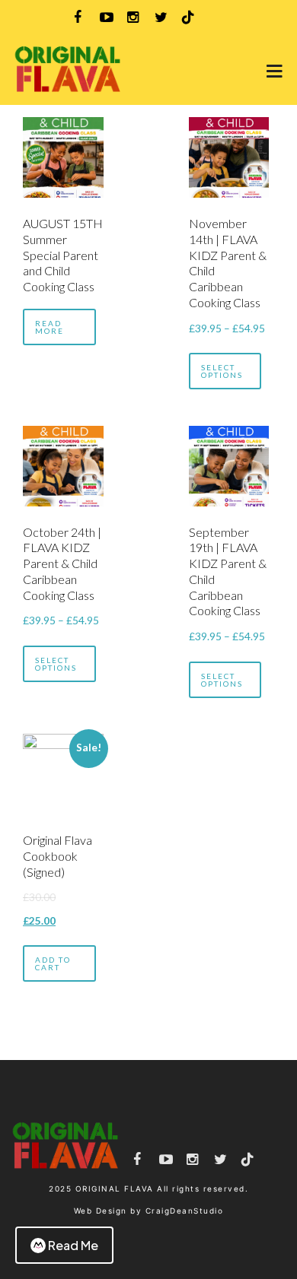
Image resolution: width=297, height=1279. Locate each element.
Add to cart (53, 963)
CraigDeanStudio (184, 1210)
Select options (222, 371)
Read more (49, 327)
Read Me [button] (73, 1245)
